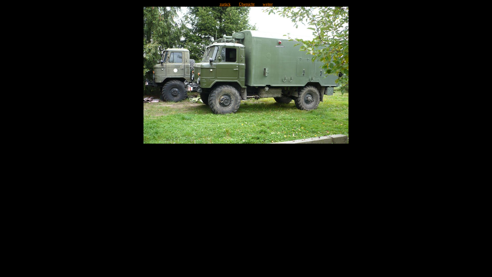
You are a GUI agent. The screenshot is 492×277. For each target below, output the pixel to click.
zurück (225, 4)
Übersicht (246, 4)
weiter (268, 4)
